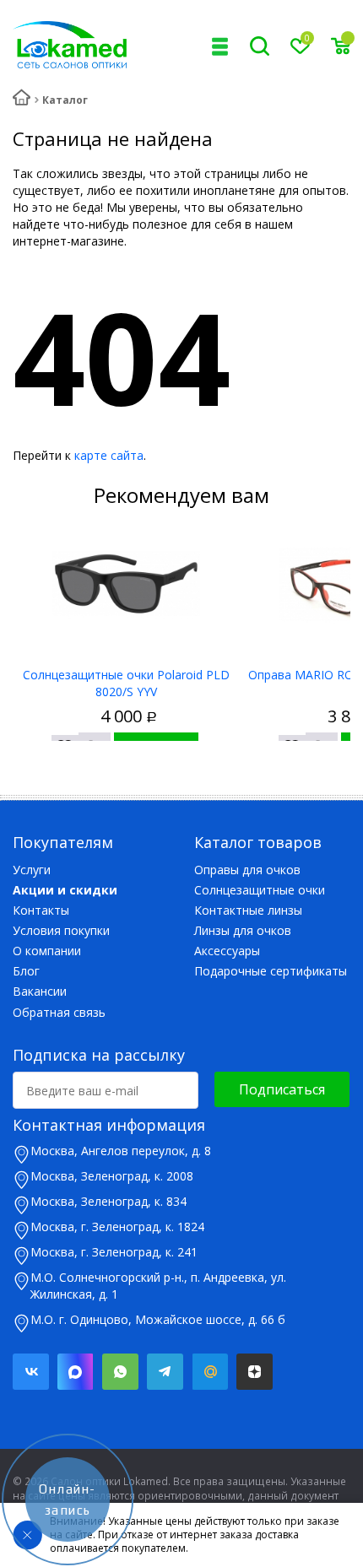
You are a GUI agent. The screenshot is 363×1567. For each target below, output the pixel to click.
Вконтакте (31, 1372)
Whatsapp (120, 1372)
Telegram (165, 1372)
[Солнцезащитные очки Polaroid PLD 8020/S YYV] (126, 584)
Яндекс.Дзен (254, 1372)
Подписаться (282, 1089)
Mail (210, 1372)
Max (75, 1372)
